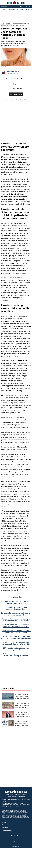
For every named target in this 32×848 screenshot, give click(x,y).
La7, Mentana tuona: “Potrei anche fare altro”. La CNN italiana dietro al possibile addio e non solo (22, 714)
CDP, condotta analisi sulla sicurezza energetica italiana (16, 649)
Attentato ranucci (22, 9)
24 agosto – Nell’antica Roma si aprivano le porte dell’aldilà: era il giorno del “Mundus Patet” (22, 723)
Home (2, 24)
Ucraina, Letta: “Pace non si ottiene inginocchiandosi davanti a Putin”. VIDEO (16, 643)
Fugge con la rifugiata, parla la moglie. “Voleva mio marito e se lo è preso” (16, 620)
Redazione (5, 827)
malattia (14, 100)
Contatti (4, 822)
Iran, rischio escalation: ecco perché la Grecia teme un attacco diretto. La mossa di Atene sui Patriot (22, 696)
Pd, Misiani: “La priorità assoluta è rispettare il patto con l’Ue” (16, 608)
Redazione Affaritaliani (13, 71)
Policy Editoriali (6, 825)
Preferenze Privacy (16, 846)
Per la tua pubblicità (7, 830)
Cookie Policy (16, 844)
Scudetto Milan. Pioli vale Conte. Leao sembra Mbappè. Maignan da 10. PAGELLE (16, 637)
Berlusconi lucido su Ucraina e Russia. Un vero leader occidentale (16, 614)
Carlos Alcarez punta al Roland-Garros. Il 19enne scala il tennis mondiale (16, 631)
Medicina (8, 24)
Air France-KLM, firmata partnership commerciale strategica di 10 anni (16, 655)
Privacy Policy (16, 841)
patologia (23, 100)
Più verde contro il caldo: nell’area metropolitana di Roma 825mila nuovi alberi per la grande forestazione (22, 705)
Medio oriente (11, 9)
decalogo (5, 100)
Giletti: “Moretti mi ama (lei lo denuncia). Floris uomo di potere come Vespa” (16, 626)
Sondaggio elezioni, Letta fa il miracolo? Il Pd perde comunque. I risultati (16, 602)
